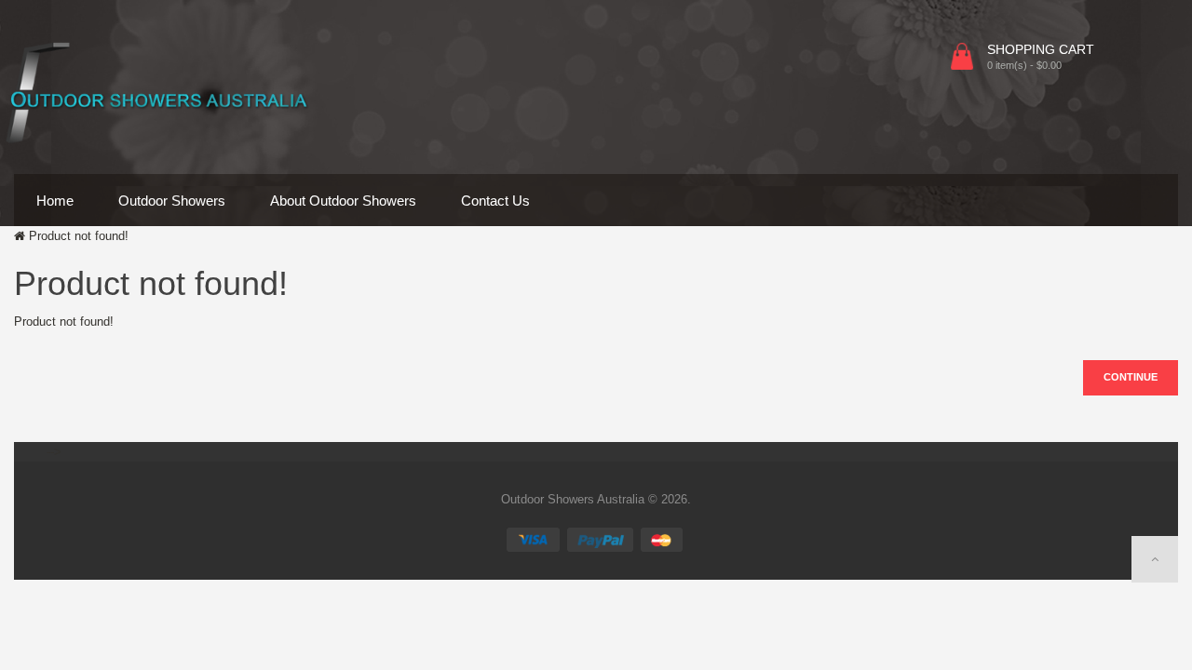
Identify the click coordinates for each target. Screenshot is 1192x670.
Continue (1131, 376)
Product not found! (79, 236)
